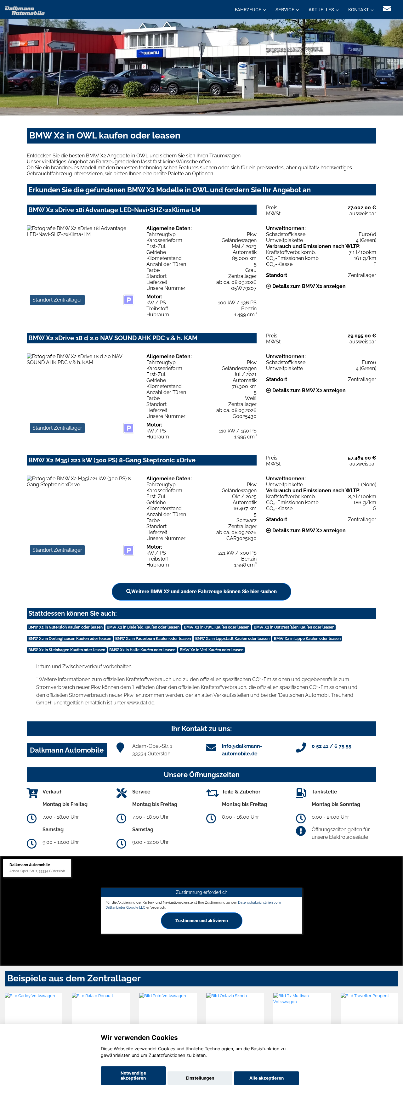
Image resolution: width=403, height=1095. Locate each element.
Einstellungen (200, 1078)
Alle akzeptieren (266, 1078)
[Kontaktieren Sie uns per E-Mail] (387, 8)
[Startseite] (25, 10)
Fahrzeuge (248, 10)
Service (284, 10)
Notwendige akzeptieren (133, 1075)
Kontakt (358, 10)
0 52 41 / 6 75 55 (331, 746)
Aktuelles (321, 10)
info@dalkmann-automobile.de (242, 750)
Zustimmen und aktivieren (201, 920)
